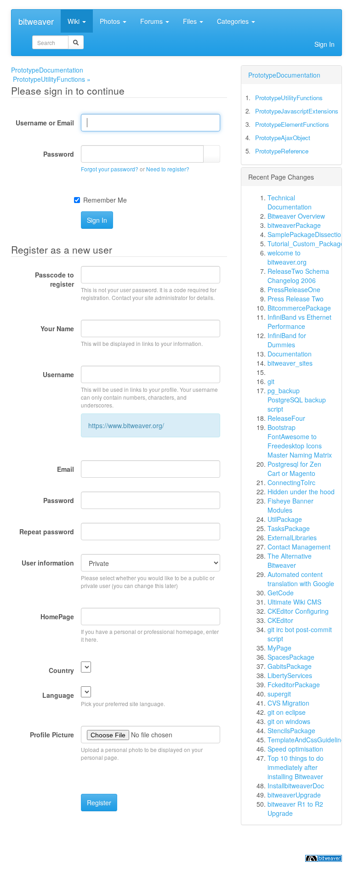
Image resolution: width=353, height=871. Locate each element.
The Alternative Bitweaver (290, 560)
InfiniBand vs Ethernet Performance (299, 321)
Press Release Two (296, 298)
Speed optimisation (295, 748)
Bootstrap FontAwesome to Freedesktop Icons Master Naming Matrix (300, 441)
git (271, 381)
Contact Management (299, 546)
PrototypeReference (281, 151)
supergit (279, 693)
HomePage (57, 616)
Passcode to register (54, 279)
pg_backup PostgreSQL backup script (297, 399)
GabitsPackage (290, 666)
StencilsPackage (291, 730)
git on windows (289, 721)
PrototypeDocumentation (47, 69)
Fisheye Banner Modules (290, 505)
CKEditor (280, 620)
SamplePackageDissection (306, 234)
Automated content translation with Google (301, 579)
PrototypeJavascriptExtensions (296, 111)
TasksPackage (289, 528)
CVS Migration (288, 702)
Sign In (324, 44)
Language (58, 695)
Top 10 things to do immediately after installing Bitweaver (296, 767)
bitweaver (36, 21)
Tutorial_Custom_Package (306, 243)
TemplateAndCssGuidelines (308, 739)
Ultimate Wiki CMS (294, 601)
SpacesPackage (291, 657)
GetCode (281, 592)
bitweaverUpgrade (294, 794)
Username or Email (45, 122)
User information (48, 562)
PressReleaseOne (294, 289)
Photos (111, 21)
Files (191, 21)
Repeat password (46, 531)
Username (58, 374)
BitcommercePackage (299, 307)
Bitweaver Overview (296, 216)
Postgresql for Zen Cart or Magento (294, 468)
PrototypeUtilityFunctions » (52, 79)
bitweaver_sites (290, 363)
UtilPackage (285, 519)
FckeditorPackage (294, 684)
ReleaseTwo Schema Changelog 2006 (298, 275)
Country (61, 670)
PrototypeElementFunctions (292, 124)
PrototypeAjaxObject (282, 137)
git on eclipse (287, 712)
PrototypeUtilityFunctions (289, 97)
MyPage (279, 647)
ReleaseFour (286, 418)
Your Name (57, 328)
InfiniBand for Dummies (287, 340)
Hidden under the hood (301, 491)
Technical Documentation (290, 202)
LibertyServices (290, 675)
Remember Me (105, 199)
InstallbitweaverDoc (296, 785)
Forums (152, 21)
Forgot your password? (109, 169)
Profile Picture (52, 734)
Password (58, 153)
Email (65, 469)
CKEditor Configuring (298, 611)
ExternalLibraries (292, 537)
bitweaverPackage (294, 225)
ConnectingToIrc (291, 482)
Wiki (74, 21)
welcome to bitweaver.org (287, 257)
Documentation (290, 353)
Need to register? (167, 169)
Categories (234, 21)
